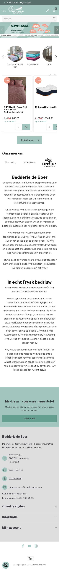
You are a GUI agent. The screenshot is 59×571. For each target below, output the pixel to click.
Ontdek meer (27, 140)
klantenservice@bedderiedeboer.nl (25, 487)
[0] (54, 10)
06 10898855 (15, 478)
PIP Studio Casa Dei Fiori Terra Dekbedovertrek (15, 110)
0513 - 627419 (16, 469)
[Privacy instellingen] (5, 565)
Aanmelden (29, 418)
